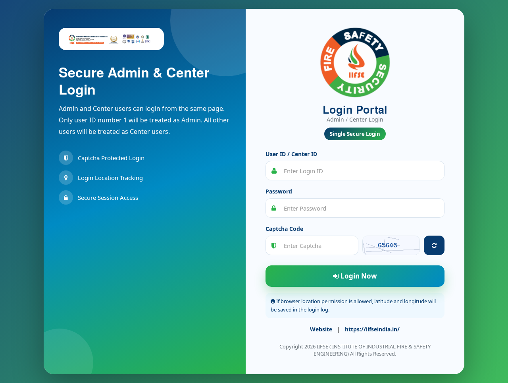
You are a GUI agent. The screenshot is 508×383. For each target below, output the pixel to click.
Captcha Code (284, 228)
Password (279, 191)
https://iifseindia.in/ (372, 329)
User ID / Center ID (291, 154)
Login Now (358, 275)
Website (321, 329)
